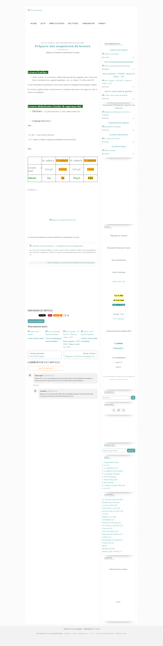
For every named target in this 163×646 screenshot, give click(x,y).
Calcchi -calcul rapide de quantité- (118, 91)
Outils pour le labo (50, 43)
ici (36, 190)
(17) (112, 534)
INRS (122, 314)
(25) (111, 523)
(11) (106, 537)
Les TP (43, 24)
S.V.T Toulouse (118, 319)
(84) (112, 500)
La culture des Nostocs (118, 135)
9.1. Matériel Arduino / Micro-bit (113, 485)
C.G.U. (92, 633)
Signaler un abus (83, 633)
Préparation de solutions (72, 43)
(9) (112, 540)
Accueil (33, 24)
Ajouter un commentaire (46, 368)
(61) (111, 502)
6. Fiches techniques (109, 477)
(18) (110, 531)
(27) (108, 520)
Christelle (47, 633)
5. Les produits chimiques (111, 474)
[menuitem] (33, 23)
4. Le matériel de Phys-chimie (112, 471)
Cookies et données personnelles (105, 633)
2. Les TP (105, 465)
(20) (107, 528)
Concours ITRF (88, 24)
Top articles (67, 633)
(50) (111, 508)
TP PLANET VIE (118, 282)
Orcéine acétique (119, 146)
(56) (109, 505)
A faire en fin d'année (119, 50)
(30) (105, 514)
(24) (112, 525)
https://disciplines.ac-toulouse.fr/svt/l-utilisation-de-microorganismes (71, 262)
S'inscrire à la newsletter (36, 321)
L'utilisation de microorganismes (69, 246)
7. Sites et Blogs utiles (110, 480)
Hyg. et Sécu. (73, 24)
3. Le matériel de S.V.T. (110, 468)
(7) (112, 551)
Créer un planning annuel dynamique (119, 62)
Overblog (96, 629)
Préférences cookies (121, 633)
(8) (104, 546)
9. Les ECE (106, 488)
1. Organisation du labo (110, 462)
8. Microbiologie (108, 482)
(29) (109, 517)
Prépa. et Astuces (56, 24)
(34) (112, 511)
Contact (102, 24)
